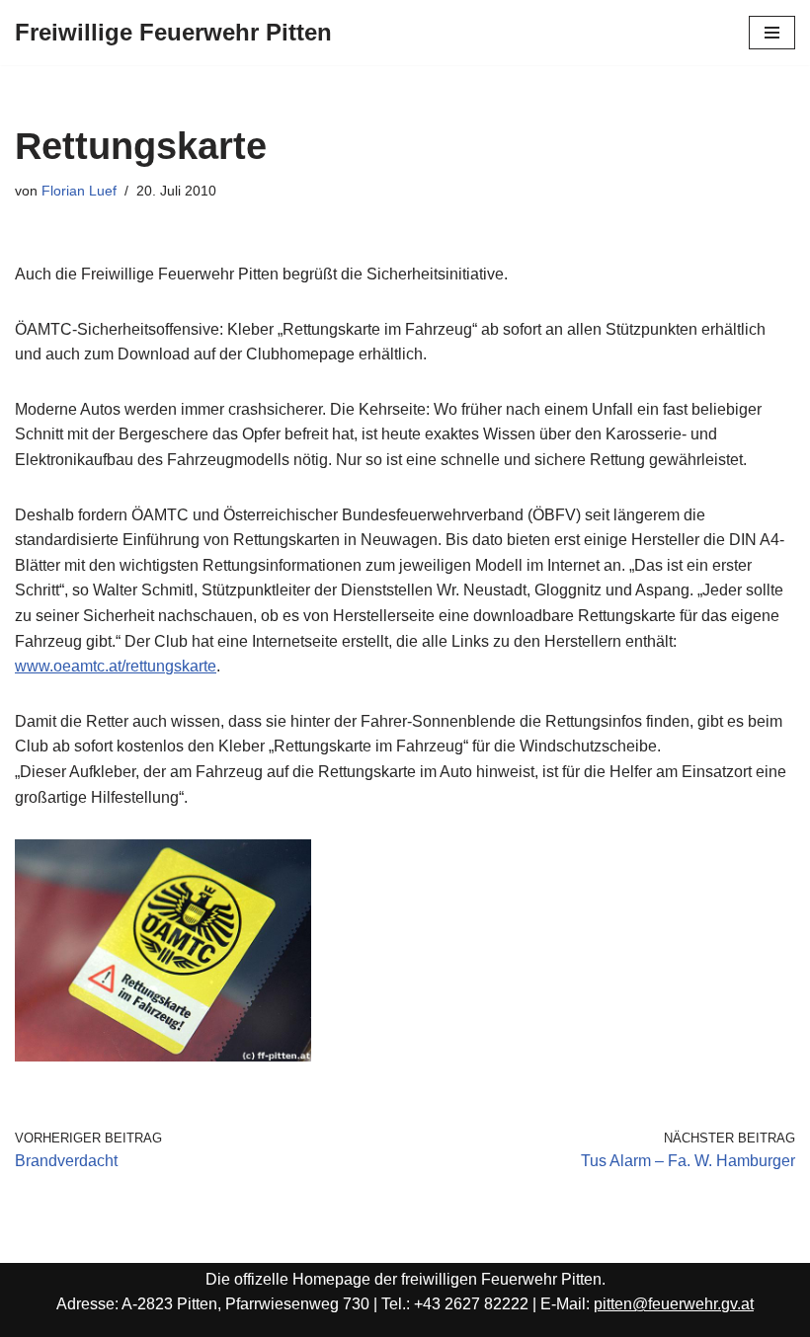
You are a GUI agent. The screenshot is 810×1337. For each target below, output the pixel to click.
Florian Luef (79, 190)
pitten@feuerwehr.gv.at (674, 1304)
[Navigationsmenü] (772, 32)
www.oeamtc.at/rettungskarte (115, 666)
